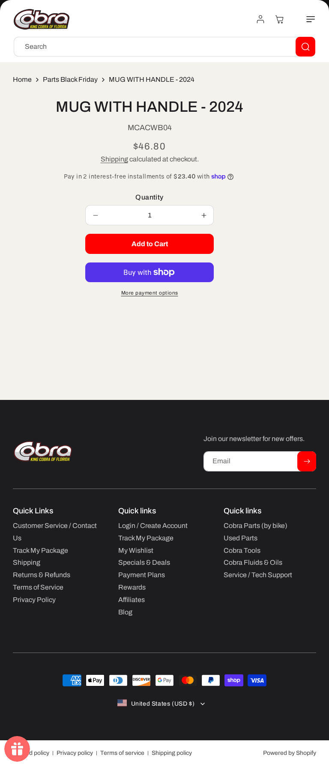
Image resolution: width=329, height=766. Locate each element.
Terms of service (122, 753)
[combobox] (164, 46)
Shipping (114, 159)
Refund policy (31, 753)
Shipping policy (172, 753)
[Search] (305, 47)
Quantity (149, 197)
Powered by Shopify (289, 753)
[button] (305, 19)
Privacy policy (75, 753)
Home (22, 79)
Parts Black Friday (70, 79)
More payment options (149, 293)
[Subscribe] (306, 461)
